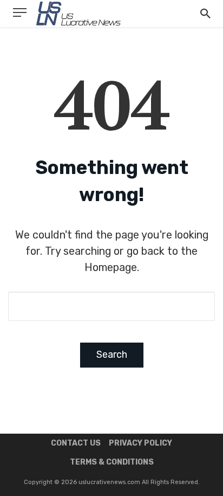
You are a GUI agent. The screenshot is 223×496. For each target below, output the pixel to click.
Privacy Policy (140, 443)
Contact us (76, 443)
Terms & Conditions (112, 462)
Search (111, 354)
